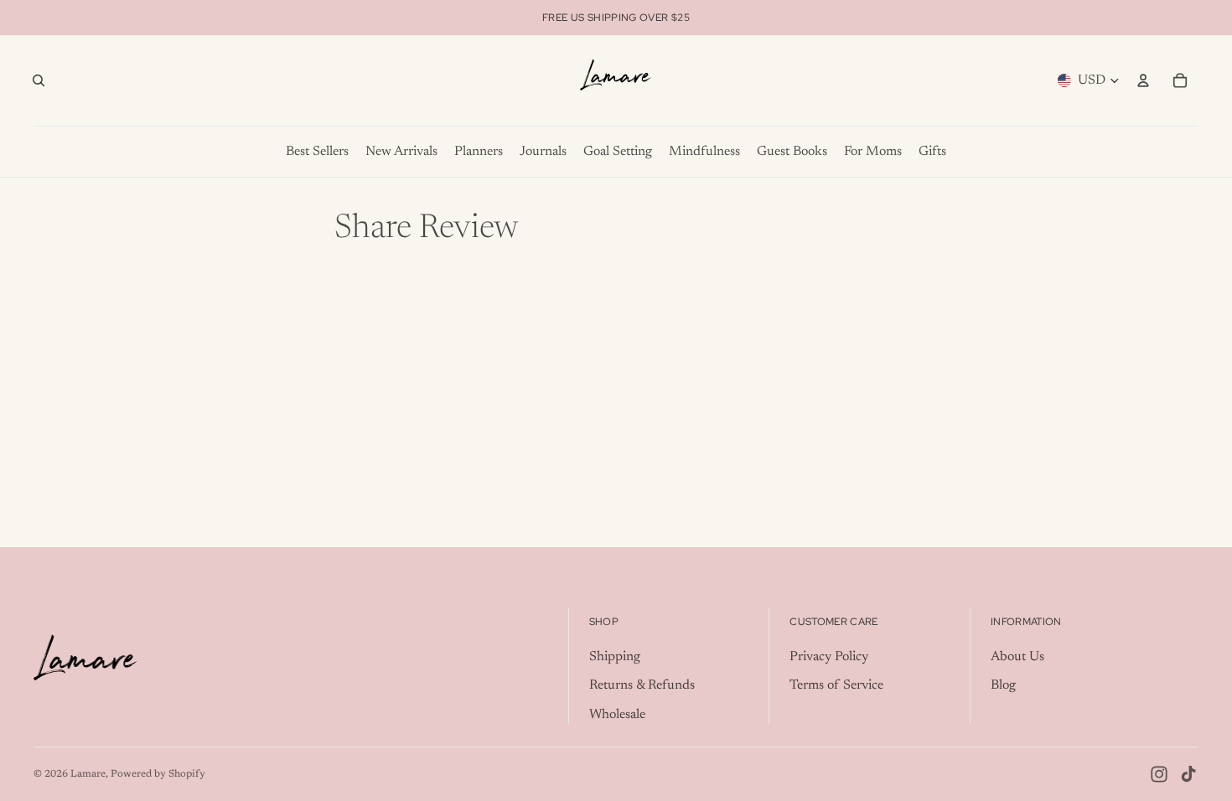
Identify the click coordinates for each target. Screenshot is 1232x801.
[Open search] (38, 80)
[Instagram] (1159, 774)
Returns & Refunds (642, 685)
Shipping (614, 657)
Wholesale (617, 714)
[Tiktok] (1188, 774)
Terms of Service (836, 685)
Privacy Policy (828, 657)
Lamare (88, 774)
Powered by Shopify (158, 774)
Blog (1003, 685)
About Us (1017, 657)
